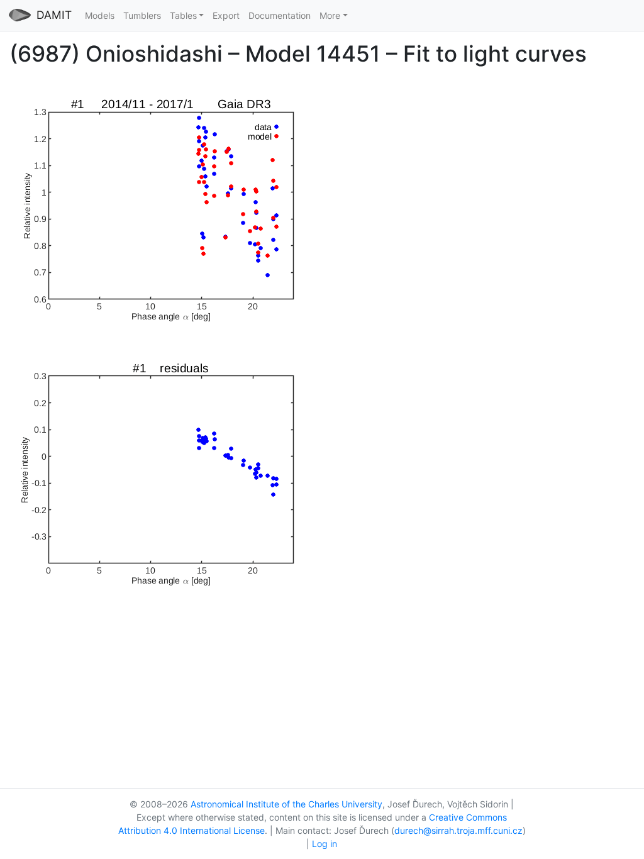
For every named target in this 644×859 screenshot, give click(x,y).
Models (99, 15)
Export (226, 15)
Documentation (279, 15)
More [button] (329, 15)
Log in (324, 843)
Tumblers (142, 15)
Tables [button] (183, 15)
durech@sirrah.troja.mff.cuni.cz (458, 830)
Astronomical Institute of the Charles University (286, 804)
